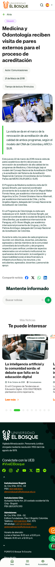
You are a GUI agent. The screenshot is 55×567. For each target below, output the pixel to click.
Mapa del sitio (10, 557)
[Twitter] (33, 277)
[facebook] (4, 470)
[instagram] (10, 470)
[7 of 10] (36, 410)
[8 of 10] (40, 410)
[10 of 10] (49, 410)
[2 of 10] (11, 410)
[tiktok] (17, 470)
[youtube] (24, 470)
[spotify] (44, 470)
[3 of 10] (17, 410)
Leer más (10, 399)
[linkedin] (37, 470)
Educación (10, 21)
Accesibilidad (43, 564)
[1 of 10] (6, 410)
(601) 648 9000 (16, 489)
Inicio (12, 564)
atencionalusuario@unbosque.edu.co (19, 492)
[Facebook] (26, 277)
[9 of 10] (44, 410)
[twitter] (31, 470)
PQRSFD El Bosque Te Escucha (17, 552)
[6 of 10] (32, 410)
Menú (27, 564)
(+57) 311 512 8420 (23, 524)
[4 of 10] (23, 410)
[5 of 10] (28, 410)
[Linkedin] (45, 277)
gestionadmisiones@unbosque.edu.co (20, 527)
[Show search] (42, 5)
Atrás (9, 14)
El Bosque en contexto (36, 338)
